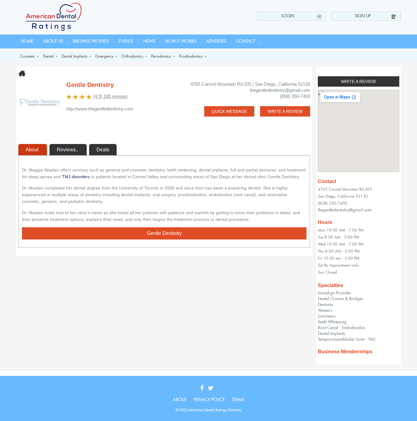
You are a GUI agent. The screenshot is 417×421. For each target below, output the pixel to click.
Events (126, 41)
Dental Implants (74, 57)
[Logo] (54, 29)
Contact (245, 41)
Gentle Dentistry (164, 233)
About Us (53, 41)
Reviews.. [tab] (68, 149)
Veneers (325, 310)
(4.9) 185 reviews (110, 96)
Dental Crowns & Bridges (340, 299)
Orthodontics (132, 57)
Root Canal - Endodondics (341, 328)
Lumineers (326, 316)
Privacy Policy (209, 400)
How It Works (180, 41)
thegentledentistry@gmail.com (345, 210)
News (149, 41)
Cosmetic (27, 57)
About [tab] (33, 149)
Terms (238, 400)
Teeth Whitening (332, 322)
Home (27, 41)
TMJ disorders (76, 176)
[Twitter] (212, 388)
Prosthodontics (191, 57)
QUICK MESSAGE (229, 111)
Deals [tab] (102, 149)
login (287, 16)
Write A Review (358, 81)
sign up (363, 16)
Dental (48, 57)
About (180, 400)
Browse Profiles (91, 41)
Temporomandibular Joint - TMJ (346, 339)
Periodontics (161, 57)
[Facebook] (203, 388)
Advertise (216, 41)
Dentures (325, 305)
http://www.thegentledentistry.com (99, 108)
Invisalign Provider (334, 293)
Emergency (104, 57)
